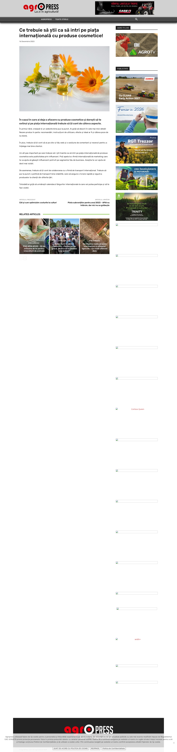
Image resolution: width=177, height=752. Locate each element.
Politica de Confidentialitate (114, 748)
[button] (136, 19)
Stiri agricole (33, 243)
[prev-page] (21, 258)
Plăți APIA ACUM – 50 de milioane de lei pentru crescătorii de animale (34, 248)
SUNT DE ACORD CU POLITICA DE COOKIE (71, 748)
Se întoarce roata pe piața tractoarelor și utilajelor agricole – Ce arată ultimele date (94, 247)
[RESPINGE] (173, 743)
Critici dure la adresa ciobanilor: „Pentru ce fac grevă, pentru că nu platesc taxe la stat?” (64, 247)
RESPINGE (95, 748)
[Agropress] (41, 8)
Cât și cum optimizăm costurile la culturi (38, 202)
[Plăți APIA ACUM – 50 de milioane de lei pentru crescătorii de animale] (34, 236)
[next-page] (25, 258)
